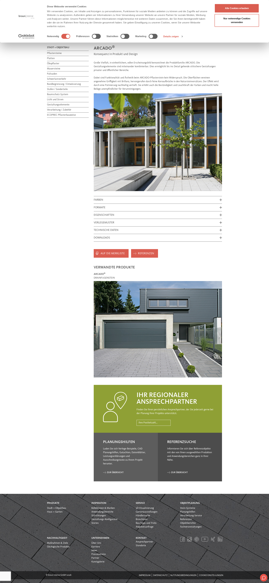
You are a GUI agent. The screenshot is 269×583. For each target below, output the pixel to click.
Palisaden (52, 74)
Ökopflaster (53, 63)
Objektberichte (188, 523)
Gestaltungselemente (58, 105)
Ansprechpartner (144, 542)
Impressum (145, 575)
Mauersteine (53, 68)
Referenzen (146, 253)
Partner (95, 558)
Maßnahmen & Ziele (57, 543)
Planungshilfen (187, 512)
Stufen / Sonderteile (57, 89)
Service (140, 503)
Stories (95, 523)
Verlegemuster (104, 222)
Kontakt (141, 538)
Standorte (141, 545)
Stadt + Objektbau (56, 508)
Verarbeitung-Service (191, 515)
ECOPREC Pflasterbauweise (61, 115)
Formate (99, 207)
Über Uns (96, 543)
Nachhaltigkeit (57, 538)
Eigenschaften (104, 215)
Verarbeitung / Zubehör (59, 110)
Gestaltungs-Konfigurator (104, 519)
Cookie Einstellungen (211, 575)
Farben (98, 200)
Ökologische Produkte (58, 547)
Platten (51, 58)
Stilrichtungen (98, 515)
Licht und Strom (55, 99)
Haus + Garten (54, 512)
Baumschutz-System (57, 94)
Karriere (95, 547)
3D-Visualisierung (145, 508)
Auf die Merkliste (113, 253)
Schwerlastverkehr (56, 79)
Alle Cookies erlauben (237, 8)
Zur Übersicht (115, 472)
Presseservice (98, 554)
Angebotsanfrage (144, 527)
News (94, 550)
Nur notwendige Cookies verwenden (236, 20)
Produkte (53, 503)
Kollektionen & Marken (103, 508)
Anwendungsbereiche (102, 512)
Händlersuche (143, 515)
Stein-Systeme (187, 508)
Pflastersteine (54, 53)
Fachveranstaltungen (191, 527)
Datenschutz (160, 575)
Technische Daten (106, 230)
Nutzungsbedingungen (183, 575)
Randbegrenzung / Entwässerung (64, 84)
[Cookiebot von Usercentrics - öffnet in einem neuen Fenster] (26, 36)
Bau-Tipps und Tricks (146, 523)
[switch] (96, 36)
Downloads (102, 237)
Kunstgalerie (97, 562)
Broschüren (141, 519)
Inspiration (98, 503)
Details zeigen (171, 36)
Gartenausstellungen (146, 512)
